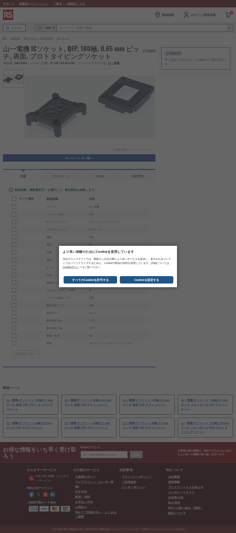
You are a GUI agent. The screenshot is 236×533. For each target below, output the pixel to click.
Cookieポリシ (71, 267)
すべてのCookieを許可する (90, 280)
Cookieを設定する (146, 280)
